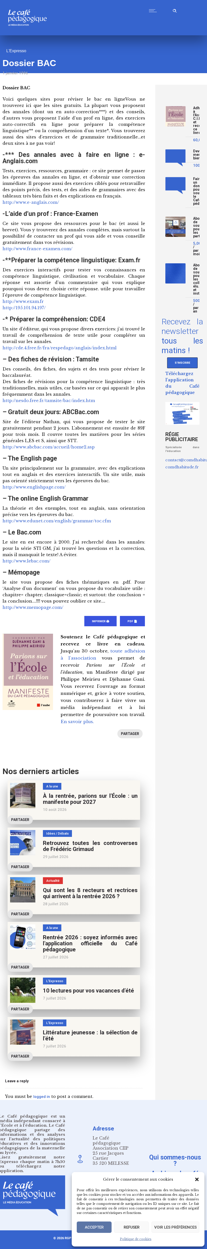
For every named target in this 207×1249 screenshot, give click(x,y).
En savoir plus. (77, 721)
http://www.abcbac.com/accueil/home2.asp (49, 446)
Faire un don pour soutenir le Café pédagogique (196, 191)
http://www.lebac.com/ (26, 560)
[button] (196, 1179)
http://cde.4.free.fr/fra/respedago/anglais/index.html (60, 347)
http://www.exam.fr (23, 301)
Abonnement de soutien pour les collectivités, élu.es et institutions (196, 279)
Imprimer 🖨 (100, 621)
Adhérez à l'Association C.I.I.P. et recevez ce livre (196, 120)
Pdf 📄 (132, 621)
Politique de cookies (135, 1239)
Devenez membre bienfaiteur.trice (196, 154)
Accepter (94, 1227)
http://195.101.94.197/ (24, 307)
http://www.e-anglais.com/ (31, 202)
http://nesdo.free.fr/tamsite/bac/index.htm (49, 400)
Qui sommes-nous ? (175, 1160)
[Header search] (174, 10)
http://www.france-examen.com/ (37, 248)
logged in (41, 1096)
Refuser (132, 1227)
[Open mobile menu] (154, 11)
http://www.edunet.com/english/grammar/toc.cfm (57, 520)
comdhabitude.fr (182, 467)
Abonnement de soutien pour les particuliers (196, 227)
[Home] (29, 34)
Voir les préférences (175, 1227)
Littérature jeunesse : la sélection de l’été (90, 1035)
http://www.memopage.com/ (33, 607)
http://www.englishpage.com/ (34, 487)
